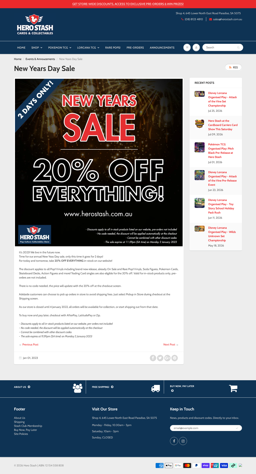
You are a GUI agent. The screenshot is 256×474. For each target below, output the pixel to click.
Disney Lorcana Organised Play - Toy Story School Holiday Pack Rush (221, 206)
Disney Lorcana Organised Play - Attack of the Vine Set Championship (222, 99)
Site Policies (21, 434)
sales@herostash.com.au (227, 19)
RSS (235, 67)
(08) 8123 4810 (194, 19)
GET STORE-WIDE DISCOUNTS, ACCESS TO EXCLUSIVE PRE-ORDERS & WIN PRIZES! (128, 4)
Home (21, 47)
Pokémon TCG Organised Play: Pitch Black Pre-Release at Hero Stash (221, 151)
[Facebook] (174, 441)
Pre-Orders (135, 47)
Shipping (19, 422)
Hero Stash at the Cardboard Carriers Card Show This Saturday (223, 125)
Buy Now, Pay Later (25, 430)
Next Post (169, 344)
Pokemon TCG (58, 47)
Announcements (162, 47)
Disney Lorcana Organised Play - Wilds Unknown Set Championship (222, 234)
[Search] (238, 47)
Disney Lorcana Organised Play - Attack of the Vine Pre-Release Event (222, 178)
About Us (19, 418)
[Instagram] (183, 441)
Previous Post (30, 344)
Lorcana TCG (86, 47)
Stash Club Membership (28, 426)
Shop (35, 47)
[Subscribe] (237, 428)
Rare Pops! (113, 47)
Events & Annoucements (40, 59)
